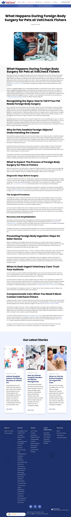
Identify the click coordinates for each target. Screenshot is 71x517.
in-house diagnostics (19, 190)
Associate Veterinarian (47, 434)
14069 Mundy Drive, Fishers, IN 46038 (15, 83)
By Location (47, 437)
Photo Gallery (8, 433)
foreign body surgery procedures (14, 96)
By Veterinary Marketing (41, 514)
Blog (58, 431)
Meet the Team (9, 431)
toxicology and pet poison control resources (47, 284)
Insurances (60, 435)
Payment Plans (61, 433)
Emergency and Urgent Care (26, 5)
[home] (8, 2)
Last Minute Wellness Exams (45, 5)
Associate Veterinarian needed (47, 441)
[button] (23, 2)
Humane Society (61, 437)
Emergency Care (30, 2)
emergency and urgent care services (32, 315)
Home (19, 2)
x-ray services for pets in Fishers (20, 183)
